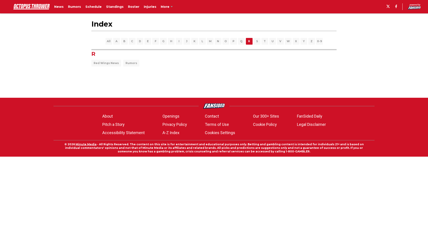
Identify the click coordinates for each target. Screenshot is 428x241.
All (109, 41)
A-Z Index (171, 132)
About (107, 116)
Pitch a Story (113, 124)
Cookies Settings (220, 132)
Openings (171, 116)
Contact (212, 116)
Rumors (131, 63)
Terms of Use (217, 124)
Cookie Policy (265, 124)
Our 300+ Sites (266, 116)
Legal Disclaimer (311, 124)
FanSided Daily (309, 116)
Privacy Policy (175, 124)
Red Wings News (106, 63)
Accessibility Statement (123, 132)
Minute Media (86, 144)
